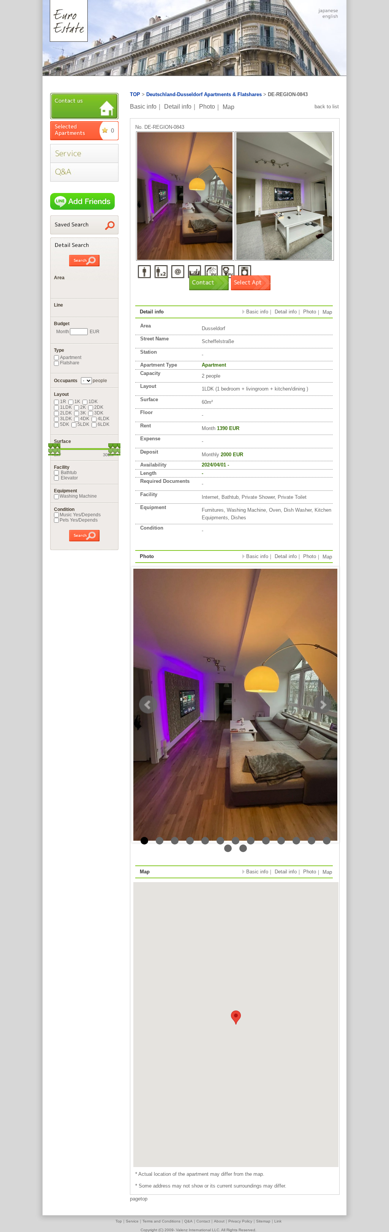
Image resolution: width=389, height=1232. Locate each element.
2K (83, 407)
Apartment (70, 357)
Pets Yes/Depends (79, 520)
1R (63, 401)
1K (77, 401)
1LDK (66, 407)
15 (243, 848)
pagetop (138, 1199)
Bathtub (68, 472)
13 (326, 841)
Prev (148, 705)
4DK (84, 418)
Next (322, 705)
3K (83, 413)
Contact (203, 1221)
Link (277, 1221)
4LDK (103, 418)
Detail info (177, 106)
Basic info (143, 106)
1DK (93, 401)
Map (228, 106)
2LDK (66, 413)
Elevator (69, 478)
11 (296, 841)
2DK (98, 407)
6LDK (103, 424)
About (219, 1221)
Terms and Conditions (161, 1221)
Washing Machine (78, 496)
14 (228, 848)
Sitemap (263, 1221)
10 (281, 841)
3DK (98, 413)
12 (311, 841)
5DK (64, 424)
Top (118, 1221)
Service (132, 1221)
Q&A (188, 1221)
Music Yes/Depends (80, 514)
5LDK (83, 424)
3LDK (66, 418)
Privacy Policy (240, 1221)
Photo (207, 106)
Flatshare (69, 362)
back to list (327, 106)
